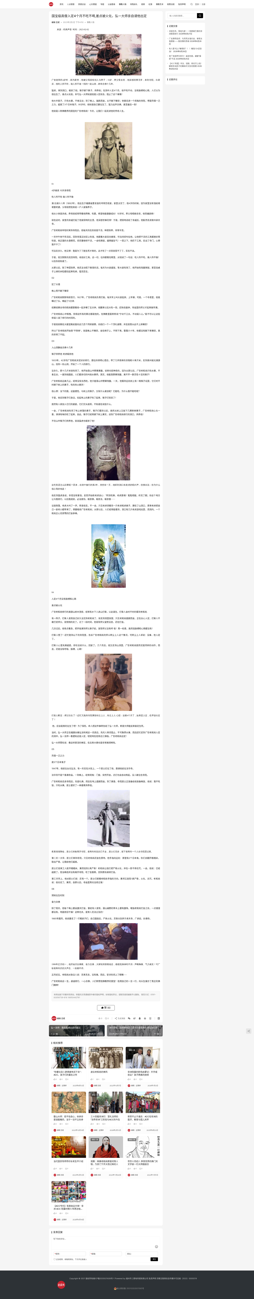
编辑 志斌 (56, 22)
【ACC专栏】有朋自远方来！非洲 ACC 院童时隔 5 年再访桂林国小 (68, 1207)
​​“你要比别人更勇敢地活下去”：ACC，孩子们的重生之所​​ (68, 1073)
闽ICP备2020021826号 (103, 1278)
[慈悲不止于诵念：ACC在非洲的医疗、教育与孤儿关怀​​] (143, 1102)
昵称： (58, 1254)
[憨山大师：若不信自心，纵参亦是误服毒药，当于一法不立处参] (69, 1102)
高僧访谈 (82, 4)
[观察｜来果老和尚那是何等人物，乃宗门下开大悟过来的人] (106, 1147)
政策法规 (170, 4)
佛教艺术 (159, 4)
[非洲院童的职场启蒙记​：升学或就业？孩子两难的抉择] (143, 1057)
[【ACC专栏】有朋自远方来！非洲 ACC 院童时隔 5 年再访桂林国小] (69, 1191)
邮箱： (94, 1254)
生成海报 (121, 1018)
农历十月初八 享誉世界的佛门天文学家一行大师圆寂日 (143, 1163)
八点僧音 (70, 4)
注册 (203, 4)
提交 (154, 1259)
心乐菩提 (93, 4)
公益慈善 (111, 4)
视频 (143, 4)
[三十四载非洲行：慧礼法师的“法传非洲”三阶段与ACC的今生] (106, 1102)
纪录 (150, 4)
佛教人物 (122, 4)
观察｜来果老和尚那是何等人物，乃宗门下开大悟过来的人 (104, 1163)
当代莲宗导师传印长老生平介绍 (68, 1161)
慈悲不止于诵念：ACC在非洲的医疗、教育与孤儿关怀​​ (143, 1118)
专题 (102, 4)
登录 (197, 4)
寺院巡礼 (133, 4)
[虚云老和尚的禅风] (106, 1057)
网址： (130, 1254)
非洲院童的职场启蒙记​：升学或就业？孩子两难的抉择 (142, 1073)
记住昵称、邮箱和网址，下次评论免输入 (71, 1259)
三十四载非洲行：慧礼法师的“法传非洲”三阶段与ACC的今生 (105, 1118)
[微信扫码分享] (129, 1018)
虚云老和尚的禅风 (99, 1072)
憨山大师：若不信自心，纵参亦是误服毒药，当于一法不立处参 (68, 1118)
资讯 (61, 4)
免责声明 (182, 4)
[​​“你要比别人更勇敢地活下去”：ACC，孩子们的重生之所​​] (69, 1057)
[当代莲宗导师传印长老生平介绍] (69, 1147)
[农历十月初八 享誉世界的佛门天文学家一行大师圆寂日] (143, 1147)
